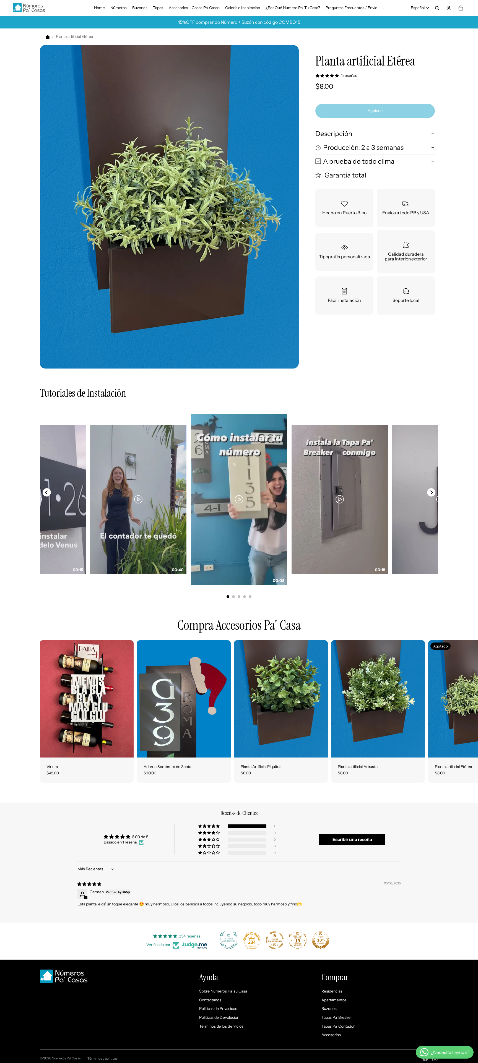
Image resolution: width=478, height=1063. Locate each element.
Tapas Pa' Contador (338, 1026)
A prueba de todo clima (358, 161)
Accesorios (331, 1034)
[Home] (47, 37)
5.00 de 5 (140, 836)
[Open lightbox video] (239, 499)
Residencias (331, 991)
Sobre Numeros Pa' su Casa (223, 991)
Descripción (333, 134)
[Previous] (47, 492)
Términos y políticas (102, 1058)
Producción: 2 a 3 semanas (363, 147)
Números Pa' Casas (66, 1058)
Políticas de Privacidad (218, 1008)
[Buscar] (437, 8)
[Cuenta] (449, 8)
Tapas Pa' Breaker (336, 1017)
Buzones (329, 1008)
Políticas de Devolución (219, 1017)
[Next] (431, 492)
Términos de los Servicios (221, 1026)
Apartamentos (334, 999)
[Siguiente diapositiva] (432, 712)
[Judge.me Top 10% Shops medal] (320, 940)
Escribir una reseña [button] (352, 839)
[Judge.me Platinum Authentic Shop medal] (229, 940)
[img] (89, 884)
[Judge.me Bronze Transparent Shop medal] (275, 940)
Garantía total (344, 175)
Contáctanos (210, 999)
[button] (209, 826)
